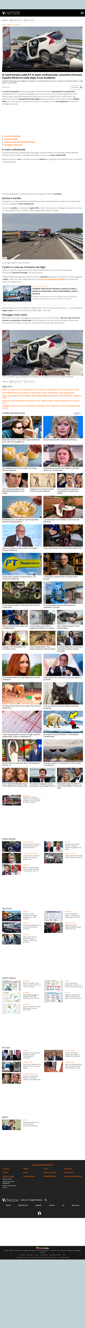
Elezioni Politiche (50, 1176)
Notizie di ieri (7, 1179)
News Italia (75, 1205)
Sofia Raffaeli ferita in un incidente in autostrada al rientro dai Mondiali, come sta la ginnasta (38, 393)
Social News (68, 1173)
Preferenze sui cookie (55, 1254)
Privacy (37, 1254)
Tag (63, 1205)
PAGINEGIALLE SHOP (28, 1250)
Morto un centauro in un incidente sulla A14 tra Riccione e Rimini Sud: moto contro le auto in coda (40, 390)
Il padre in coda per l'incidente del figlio (19, 142)
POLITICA (67, 842)
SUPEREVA (42, 1252)
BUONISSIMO (77, 1250)
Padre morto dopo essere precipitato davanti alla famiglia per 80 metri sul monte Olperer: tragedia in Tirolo (41, 397)
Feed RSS (8, 1205)
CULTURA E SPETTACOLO (30, 853)
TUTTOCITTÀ (53, 1250)
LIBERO (6, 1250)
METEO (25, 1120)
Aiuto (64, 1254)
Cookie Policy (44, 1254)
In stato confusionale (12, 136)
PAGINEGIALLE (18, 1250)
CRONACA (10, 25)
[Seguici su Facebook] (39, 1214)
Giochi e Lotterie (49, 1173)
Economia (68, 1169)
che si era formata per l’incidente (53, 279)
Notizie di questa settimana (8, 1182)
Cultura (5, 1173)
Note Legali (30, 1254)
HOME (4, 25)
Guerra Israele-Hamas (72, 1176)
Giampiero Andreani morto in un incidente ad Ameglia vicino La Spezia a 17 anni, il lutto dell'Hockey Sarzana (41, 407)
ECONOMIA (68, 911)
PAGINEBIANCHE (44, 1250)
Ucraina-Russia (29, 1176)
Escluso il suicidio (11, 139)
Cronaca (5, 1169)
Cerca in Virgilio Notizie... (32, 1200)
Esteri (45, 1169)
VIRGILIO (11, 1250)
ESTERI (67, 981)
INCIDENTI (17, 25)
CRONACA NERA (69, 1050)
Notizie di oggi (8, 1176)
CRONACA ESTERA (28, 842)
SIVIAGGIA (63, 1250)
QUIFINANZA (70, 1250)
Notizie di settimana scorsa (9, 1186)
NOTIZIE (13, 12)
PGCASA (37, 1250)
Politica (26, 1169)
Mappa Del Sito (23, 1205)
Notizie (12, 1200)
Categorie (38, 1205)
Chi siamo (22, 1254)
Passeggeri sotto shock (13, 145)
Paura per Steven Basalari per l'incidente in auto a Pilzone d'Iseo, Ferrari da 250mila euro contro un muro (41, 402)
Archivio (52, 1205)
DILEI (58, 1250)
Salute (25, 1173)
